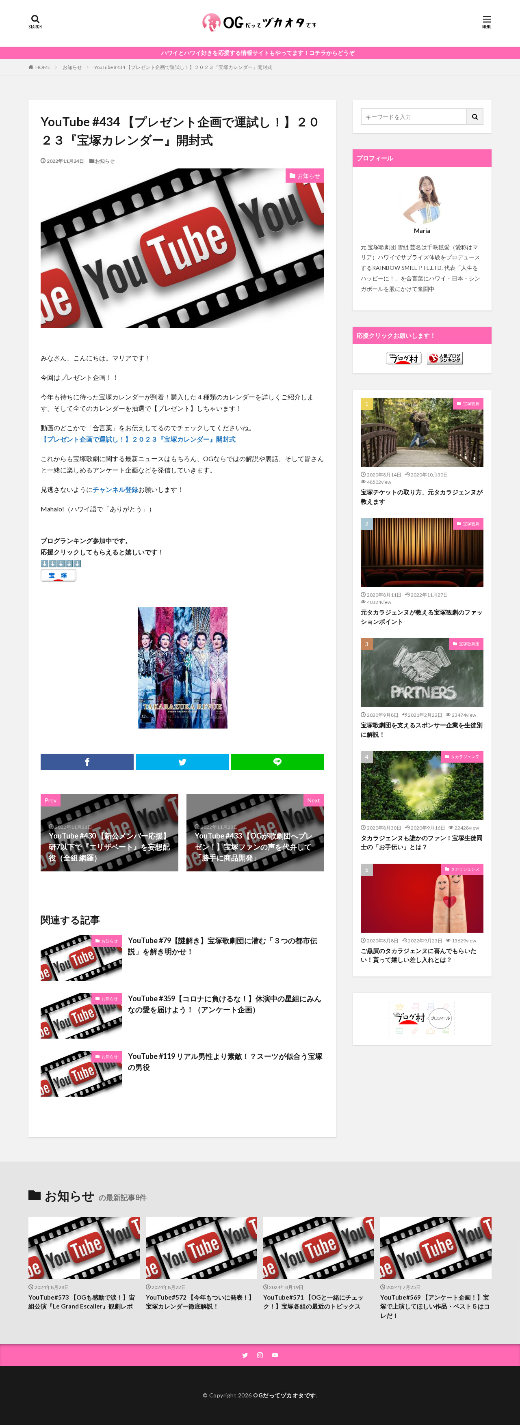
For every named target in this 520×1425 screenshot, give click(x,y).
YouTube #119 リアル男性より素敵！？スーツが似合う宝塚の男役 (225, 1061)
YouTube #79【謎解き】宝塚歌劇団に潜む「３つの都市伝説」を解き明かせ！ (222, 946)
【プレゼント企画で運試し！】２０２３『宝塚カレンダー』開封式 (138, 439)
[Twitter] (182, 762)
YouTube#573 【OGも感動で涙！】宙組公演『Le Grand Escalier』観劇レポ (81, 1301)
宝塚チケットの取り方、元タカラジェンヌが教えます (422, 496)
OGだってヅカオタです (284, 1395)
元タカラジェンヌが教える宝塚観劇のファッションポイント (422, 616)
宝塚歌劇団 (469, 643)
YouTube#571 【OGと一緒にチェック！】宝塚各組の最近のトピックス (313, 1301)
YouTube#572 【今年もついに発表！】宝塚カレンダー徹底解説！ (200, 1301)
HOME (42, 67)
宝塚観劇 (471, 403)
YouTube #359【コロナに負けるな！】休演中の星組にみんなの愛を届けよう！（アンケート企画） (224, 1004)
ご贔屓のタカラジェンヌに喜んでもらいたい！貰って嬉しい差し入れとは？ (419, 955)
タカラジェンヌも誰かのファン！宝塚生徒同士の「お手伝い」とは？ (422, 842)
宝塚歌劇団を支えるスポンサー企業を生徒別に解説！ (422, 729)
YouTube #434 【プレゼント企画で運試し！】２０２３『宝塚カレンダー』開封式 (183, 67)
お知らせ (72, 67)
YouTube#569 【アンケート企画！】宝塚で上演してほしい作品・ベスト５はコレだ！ (435, 1306)
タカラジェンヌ (465, 756)
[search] (475, 116)
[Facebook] (87, 762)
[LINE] (277, 762)
